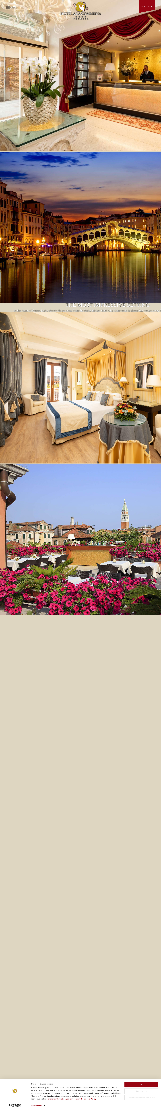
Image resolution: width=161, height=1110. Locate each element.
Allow (141, 1085)
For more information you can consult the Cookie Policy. (71, 1099)
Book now (147, 6)
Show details (36, 1105)
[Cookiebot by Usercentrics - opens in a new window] (15, 1105)
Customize (140, 1091)
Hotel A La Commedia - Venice (80, 10)
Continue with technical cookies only (141, 1098)
